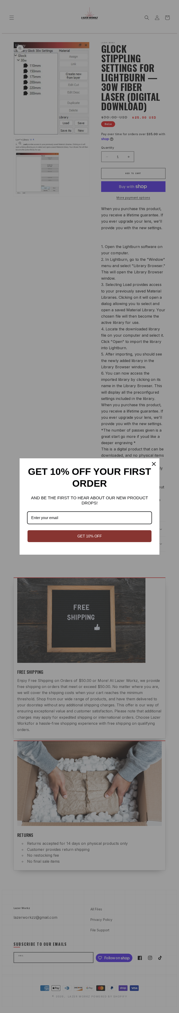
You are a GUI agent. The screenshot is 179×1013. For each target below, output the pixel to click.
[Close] (153, 464)
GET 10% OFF (89, 536)
